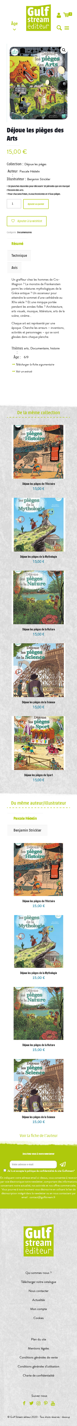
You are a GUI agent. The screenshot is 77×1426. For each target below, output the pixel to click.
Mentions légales (38, 1348)
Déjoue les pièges (35, 164)
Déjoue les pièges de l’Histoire (38, 484)
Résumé (17, 243)
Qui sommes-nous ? (38, 1273)
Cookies (38, 1318)
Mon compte (38, 1309)
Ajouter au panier (36, 204)
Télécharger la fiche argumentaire (35, 364)
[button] (64, 50)
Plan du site (38, 1339)
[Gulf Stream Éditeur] (38, 17)
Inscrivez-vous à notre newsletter (38, 1153)
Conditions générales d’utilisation (38, 1366)
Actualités (38, 1300)
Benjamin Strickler (38, 179)
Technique (19, 255)
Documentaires (24, 232)
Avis (14, 267)
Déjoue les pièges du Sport (38, 775)
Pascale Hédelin (30, 171)
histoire (55, 348)
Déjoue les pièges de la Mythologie (38, 556)
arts (26, 348)
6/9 (26, 357)
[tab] (38, 243)
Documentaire (39, 348)
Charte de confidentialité (38, 1375)
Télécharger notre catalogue (38, 1282)
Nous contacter (38, 1291)
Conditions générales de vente (39, 1357)
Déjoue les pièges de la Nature (38, 629)
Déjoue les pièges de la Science (38, 702)
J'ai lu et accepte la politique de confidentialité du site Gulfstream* (41, 1171)
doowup (66, 1417)
